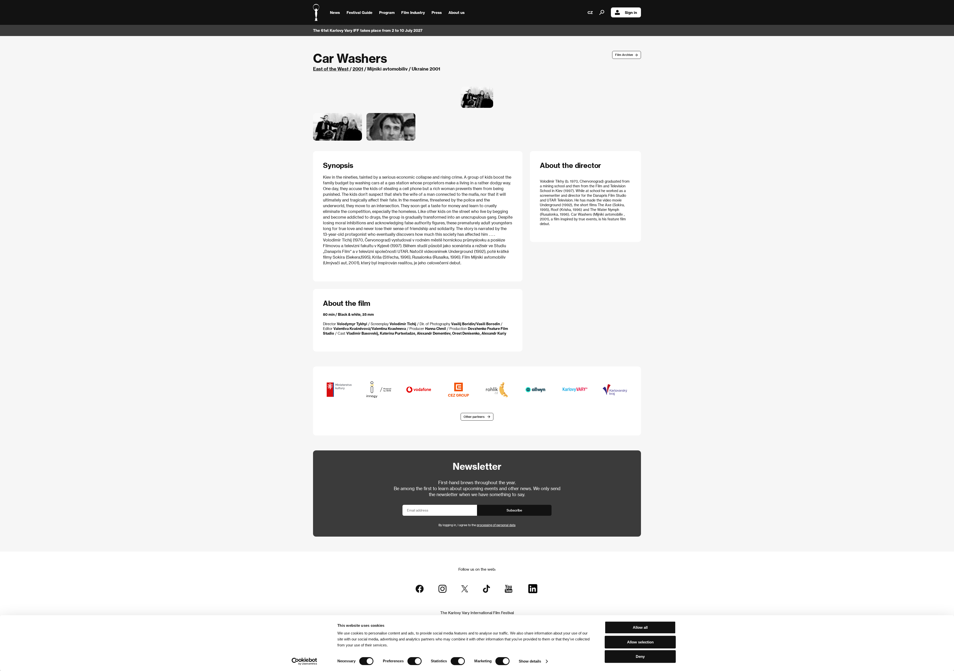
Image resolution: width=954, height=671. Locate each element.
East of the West (331, 68)
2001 (358, 68)
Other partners (474, 416)
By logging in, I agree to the (477, 525)
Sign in (631, 12)
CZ (590, 12)
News (335, 12)
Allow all (640, 627)
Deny (640, 656)
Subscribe (514, 510)
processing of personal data (496, 525)
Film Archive (624, 54)
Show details (530, 661)
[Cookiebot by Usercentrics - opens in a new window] (304, 661)
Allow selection (640, 642)
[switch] (414, 661)
